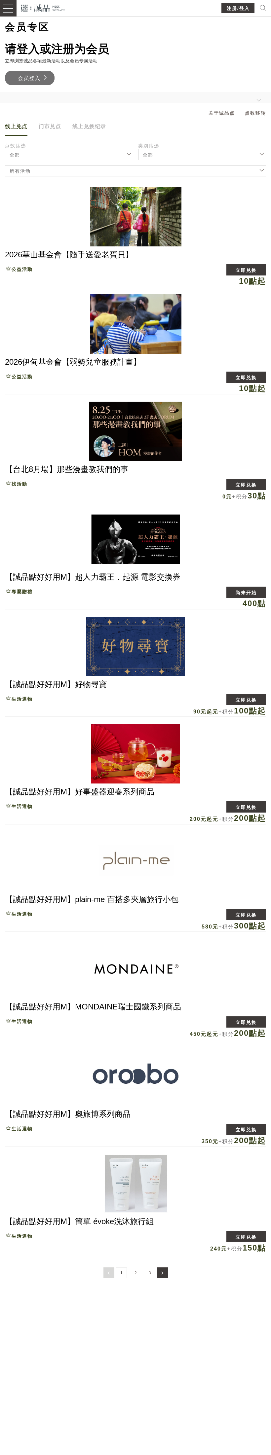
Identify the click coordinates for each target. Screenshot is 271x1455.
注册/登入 (238, 8)
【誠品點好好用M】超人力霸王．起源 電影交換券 (92, 576)
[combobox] (202, 154)
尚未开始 (246, 592)
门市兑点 (50, 126)
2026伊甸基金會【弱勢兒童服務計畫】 (73, 361)
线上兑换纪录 (89, 126)
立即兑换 (246, 270)
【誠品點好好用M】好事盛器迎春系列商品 (79, 791)
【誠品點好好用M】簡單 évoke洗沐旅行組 (79, 1221)
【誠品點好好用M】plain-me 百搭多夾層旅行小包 (91, 899)
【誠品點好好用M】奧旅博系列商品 (68, 1113)
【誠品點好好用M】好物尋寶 (56, 684)
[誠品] (43, 7)
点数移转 (255, 113)
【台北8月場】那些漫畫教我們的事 (66, 469)
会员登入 (29, 78)
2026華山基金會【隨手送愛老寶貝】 (69, 254)
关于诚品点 (222, 113)
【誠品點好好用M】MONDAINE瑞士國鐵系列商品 (93, 1006)
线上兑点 (16, 126)
